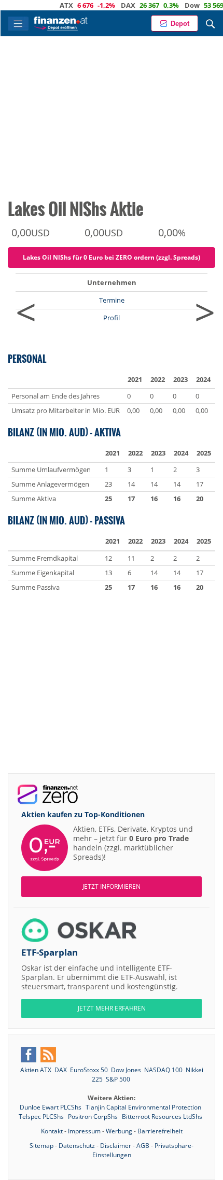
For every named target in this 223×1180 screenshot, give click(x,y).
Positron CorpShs (93, 1116)
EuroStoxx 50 (89, 1069)
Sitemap (41, 1145)
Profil (111, 317)
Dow (179, 5)
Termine (111, 300)
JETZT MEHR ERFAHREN (112, 1008)
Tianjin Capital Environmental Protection (143, 1107)
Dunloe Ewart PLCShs (51, 1107)
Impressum (84, 1131)
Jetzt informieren (111, 886)
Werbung (119, 1131)
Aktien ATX (35, 1069)
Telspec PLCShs (42, 1116)
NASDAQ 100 (163, 1069)
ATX (53, 5)
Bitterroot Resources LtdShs (162, 1116)
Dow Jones (126, 1069)
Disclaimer (115, 1145)
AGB (142, 1145)
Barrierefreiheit (160, 1131)
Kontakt (52, 1131)
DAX (115, 5)
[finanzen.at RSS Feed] (48, 1054)
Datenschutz (77, 1145)
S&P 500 (118, 1079)
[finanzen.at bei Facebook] (28, 1054)
